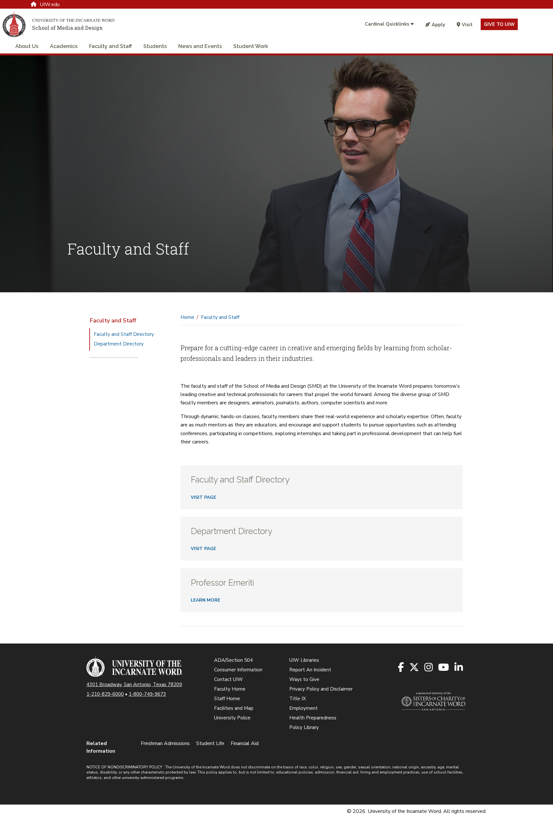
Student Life (210, 743)
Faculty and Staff (110, 46)
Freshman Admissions (165, 743)
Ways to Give (304, 679)
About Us (26, 46)
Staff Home (227, 698)
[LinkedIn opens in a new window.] (459, 667)
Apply (438, 24)
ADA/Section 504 (233, 660)
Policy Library (304, 727)
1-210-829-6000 (105, 694)
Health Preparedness (312, 718)
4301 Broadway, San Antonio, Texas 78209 (134, 684)
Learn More (205, 600)
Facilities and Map (233, 708)
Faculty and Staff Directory (124, 334)
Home (187, 317)
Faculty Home (229, 689)
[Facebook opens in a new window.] (401, 667)
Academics (63, 46)
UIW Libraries (304, 660)
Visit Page (203, 497)
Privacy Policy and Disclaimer (321, 689)
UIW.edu (50, 4)
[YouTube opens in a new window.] (444, 667)
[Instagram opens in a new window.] (429, 667)
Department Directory (119, 344)
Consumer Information (238, 670)
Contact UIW (228, 679)
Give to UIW (499, 24)
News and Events (200, 46)
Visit (467, 24)
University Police (232, 718)
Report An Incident (310, 670)
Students (155, 46)
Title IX (297, 698)
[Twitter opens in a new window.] (414, 667)
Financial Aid (245, 743)
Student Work (250, 46)
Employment (303, 708)
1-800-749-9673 (147, 694)
